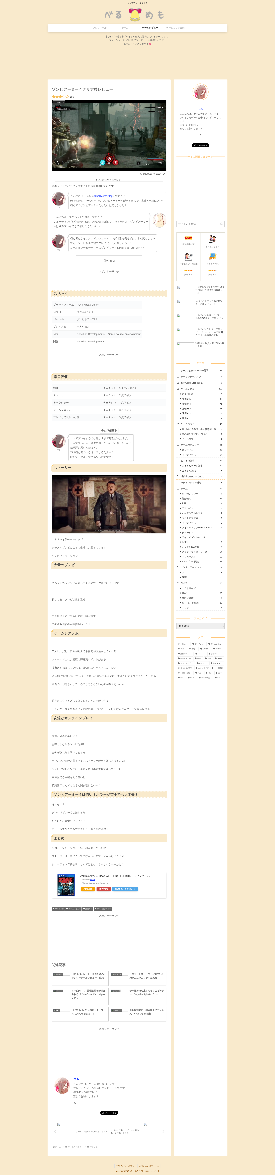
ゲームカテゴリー (104, 909)
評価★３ (88, 909)
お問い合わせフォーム (149, 1166)
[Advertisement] (109, 280)
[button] (221, 224)
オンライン (59, 909)
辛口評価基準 (109, 430)
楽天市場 (103, 888)
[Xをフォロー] (75, 1103)
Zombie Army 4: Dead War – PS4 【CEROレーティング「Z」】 (117, 876)
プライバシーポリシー (126, 1166)
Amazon (88, 888)
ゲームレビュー (75, 909)
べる (76, 1078)
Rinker (92, 880)
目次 (106, 260)
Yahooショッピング (125, 888)
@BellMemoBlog (103, 196)
